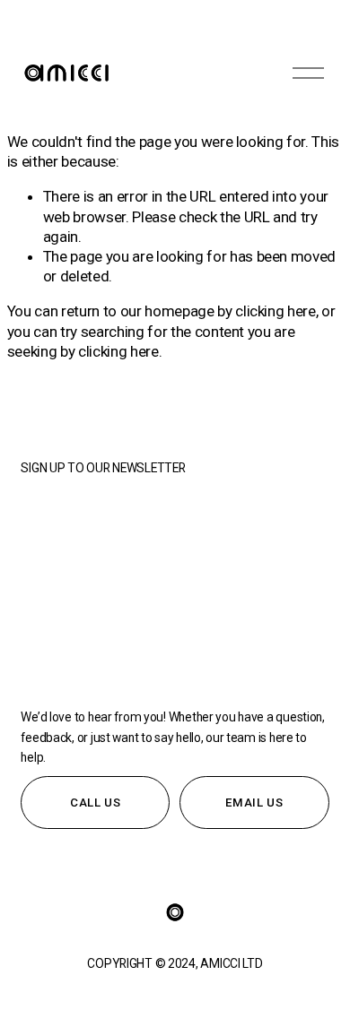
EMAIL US (254, 802)
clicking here (275, 311)
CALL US (95, 802)
